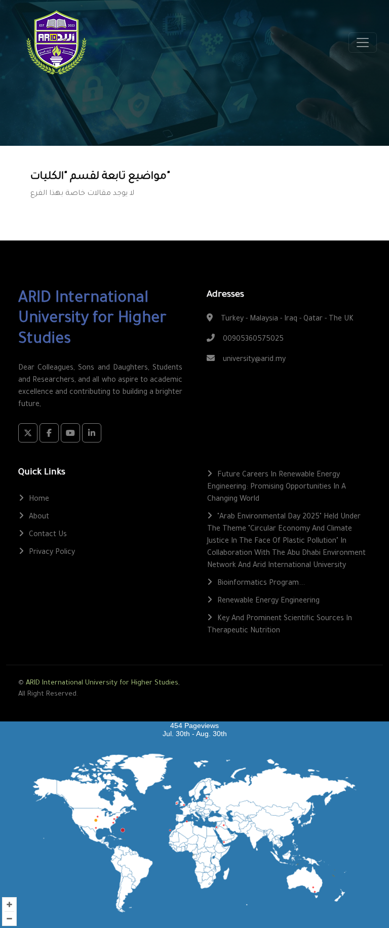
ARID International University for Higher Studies (102, 683)
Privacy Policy (52, 553)
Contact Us (48, 535)
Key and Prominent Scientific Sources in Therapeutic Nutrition (279, 625)
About (39, 517)
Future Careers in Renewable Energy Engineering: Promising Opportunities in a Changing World (276, 487)
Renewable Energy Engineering (268, 601)
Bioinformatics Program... (261, 584)
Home (39, 500)
